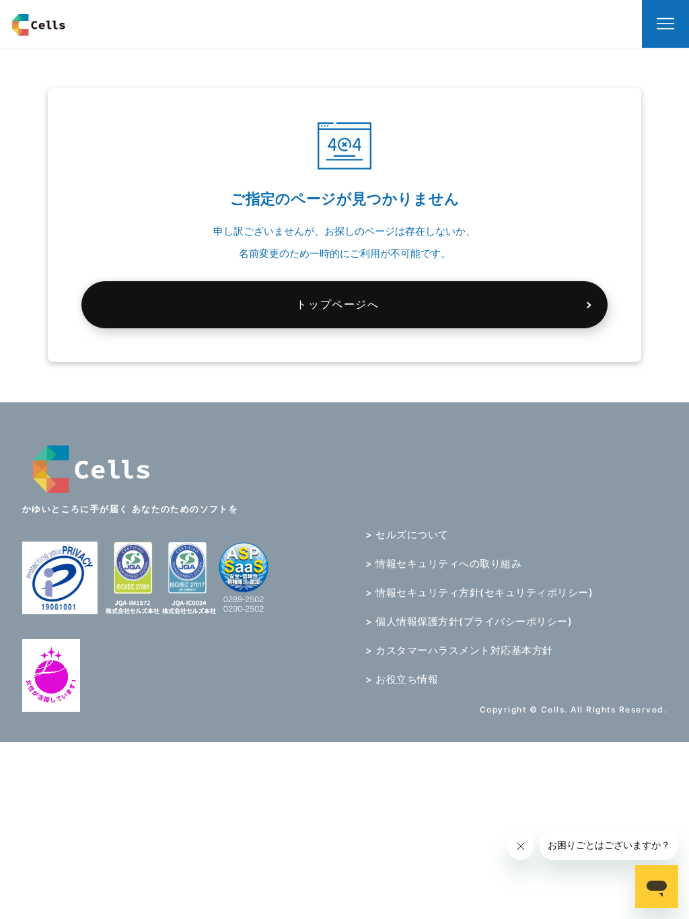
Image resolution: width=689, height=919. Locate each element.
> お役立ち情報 (401, 679)
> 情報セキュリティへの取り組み (443, 563)
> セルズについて (407, 534)
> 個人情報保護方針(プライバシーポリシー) (468, 621)
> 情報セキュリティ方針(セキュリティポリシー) (479, 592)
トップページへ (337, 304)
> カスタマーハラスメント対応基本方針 (459, 650)
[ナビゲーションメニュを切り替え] (665, 24)
